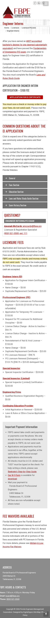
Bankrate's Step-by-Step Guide (22, 471)
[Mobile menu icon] (46, 3)
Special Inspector (11, 368)
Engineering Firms (12, 392)
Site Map (37, 612)
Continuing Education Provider (18, 405)
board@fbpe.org (12, 596)
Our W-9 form (14, 475)
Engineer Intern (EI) (12, 276)
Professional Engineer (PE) (16, 297)
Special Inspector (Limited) (16, 378)
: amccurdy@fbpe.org (22, 226)
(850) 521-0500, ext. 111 (15, 233)
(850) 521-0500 (12, 599)
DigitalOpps (27, 612)
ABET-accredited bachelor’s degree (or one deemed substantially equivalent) (25, 45)
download (12, 479)
